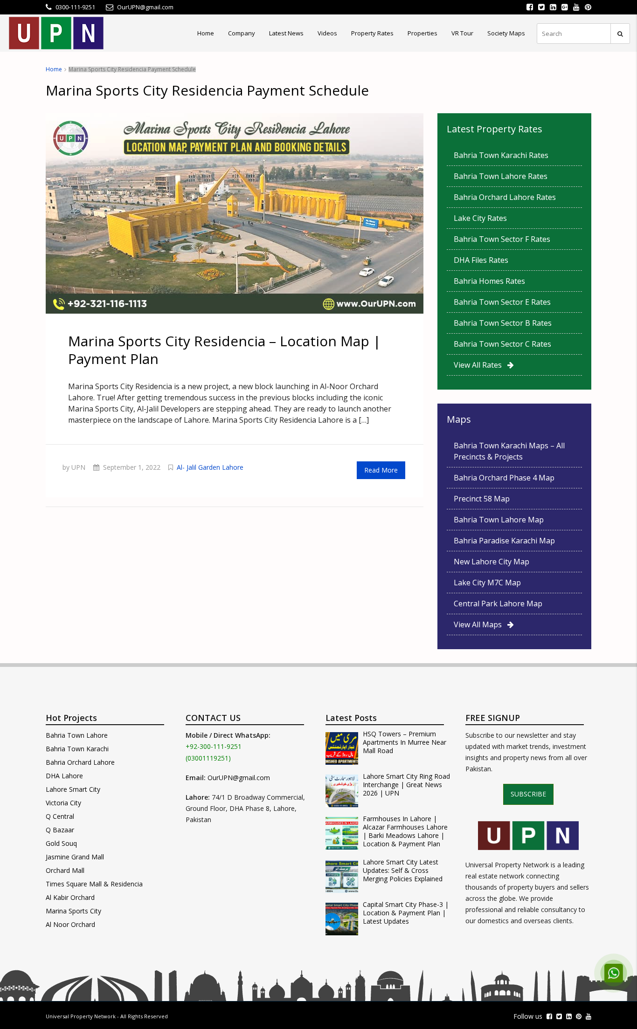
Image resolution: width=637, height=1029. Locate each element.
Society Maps (506, 33)
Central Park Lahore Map (498, 603)
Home (205, 33)
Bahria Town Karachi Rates (501, 155)
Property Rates (372, 33)
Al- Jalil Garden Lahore (210, 467)
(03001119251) (208, 758)
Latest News (286, 33)
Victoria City (63, 802)
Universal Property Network (81, 1016)
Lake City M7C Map (487, 582)
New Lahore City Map (491, 561)
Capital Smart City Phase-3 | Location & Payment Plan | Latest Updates (406, 913)
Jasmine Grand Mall (75, 856)
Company (241, 33)
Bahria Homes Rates (489, 281)
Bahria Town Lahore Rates (500, 176)
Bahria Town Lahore (77, 735)
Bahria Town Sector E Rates (502, 302)
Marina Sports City (73, 910)
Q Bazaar (60, 829)
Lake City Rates (480, 218)
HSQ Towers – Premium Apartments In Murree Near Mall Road (404, 742)
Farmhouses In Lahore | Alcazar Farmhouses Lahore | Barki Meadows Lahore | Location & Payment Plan (405, 831)
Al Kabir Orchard (70, 897)
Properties (422, 33)
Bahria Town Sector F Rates (502, 239)
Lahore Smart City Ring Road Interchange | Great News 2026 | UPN (406, 784)
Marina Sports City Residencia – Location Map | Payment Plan (224, 349)
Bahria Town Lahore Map (499, 519)
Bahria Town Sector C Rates (502, 344)
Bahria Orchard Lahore (80, 762)
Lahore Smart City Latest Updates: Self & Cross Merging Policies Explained (403, 870)
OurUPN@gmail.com (239, 777)
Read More (381, 470)
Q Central (60, 816)
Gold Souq (61, 843)
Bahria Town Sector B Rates (503, 323)
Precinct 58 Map (482, 499)
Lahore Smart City (73, 789)
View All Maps (480, 624)
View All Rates (480, 365)
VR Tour (462, 33)
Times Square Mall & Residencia (94, 883)
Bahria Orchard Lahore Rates (505, 197)
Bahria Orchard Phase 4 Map (504, 478)
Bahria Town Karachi (77, 748)
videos (327, 33)
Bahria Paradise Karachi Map (504, 540)
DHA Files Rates (481, 260)
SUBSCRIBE (528, 793)
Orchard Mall (65, 870)
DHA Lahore (64, 775)
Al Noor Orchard (70, 924)
